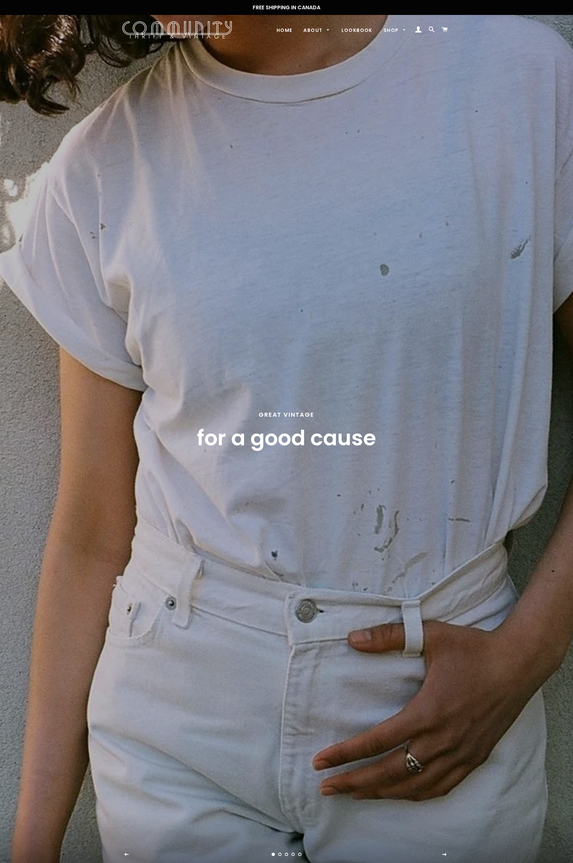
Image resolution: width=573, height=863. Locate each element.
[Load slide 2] (280, 854)
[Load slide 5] (299, 854)
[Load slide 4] (293, 854)
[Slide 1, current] (273, 854)
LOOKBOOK (357, 30)
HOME (284, 30)
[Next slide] (444, 854)
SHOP (392, 30)
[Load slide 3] (286, 854)
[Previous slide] (126, 854)
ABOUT (313, 30)
